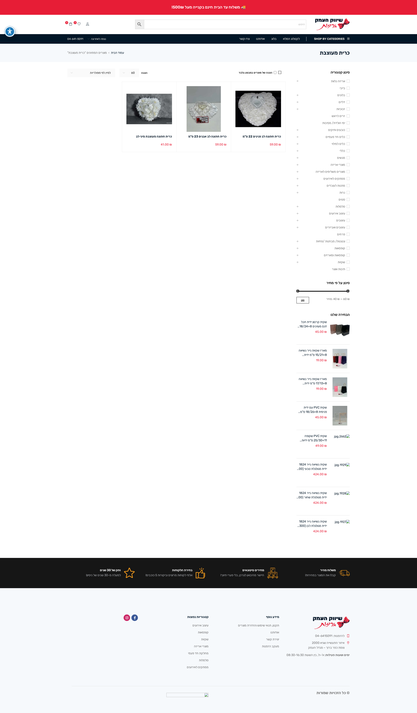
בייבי (342, 88)
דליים (342, 102)
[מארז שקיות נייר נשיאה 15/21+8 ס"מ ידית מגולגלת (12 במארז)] (340, 358)
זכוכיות (340, 109)
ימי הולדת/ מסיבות (333, 123)
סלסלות (340, 206)
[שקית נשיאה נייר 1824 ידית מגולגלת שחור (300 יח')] (340, 501)
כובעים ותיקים (336, 130)
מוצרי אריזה (338, 165)
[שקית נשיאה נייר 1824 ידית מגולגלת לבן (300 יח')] (340, 529)
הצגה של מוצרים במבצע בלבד (256, 72)
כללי (342, 151)
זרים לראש (338, 116)
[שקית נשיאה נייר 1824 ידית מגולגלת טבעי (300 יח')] (340, 472)
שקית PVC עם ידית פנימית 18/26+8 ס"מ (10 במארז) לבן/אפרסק (312, 410)
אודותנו (274, 632)
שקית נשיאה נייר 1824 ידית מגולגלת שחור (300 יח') (312, 495)
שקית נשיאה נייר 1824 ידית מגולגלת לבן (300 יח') (313, 524)
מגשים (341, 158)
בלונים (341, 95)
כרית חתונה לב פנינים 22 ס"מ (262, 136)
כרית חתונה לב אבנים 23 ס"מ (207, 136)
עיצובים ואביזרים (335, 227)
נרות (342, 192)
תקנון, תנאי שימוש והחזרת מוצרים (258, 625)
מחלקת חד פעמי (198, 653)
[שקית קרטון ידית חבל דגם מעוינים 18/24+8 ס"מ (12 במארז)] (340, 330)
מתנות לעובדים (336, 185)
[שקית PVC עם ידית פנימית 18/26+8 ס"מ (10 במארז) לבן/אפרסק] (340, 415)
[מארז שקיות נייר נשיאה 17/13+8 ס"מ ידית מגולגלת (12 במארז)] (340, 387)
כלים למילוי (338, 144)
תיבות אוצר (338, 269)
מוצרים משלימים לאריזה (330, 172)
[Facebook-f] (134, 617)
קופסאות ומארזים (334, 255)
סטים (342, 199)
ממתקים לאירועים (334, 179)
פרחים (341, 234)
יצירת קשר (272, 639)
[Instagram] (127, 617)
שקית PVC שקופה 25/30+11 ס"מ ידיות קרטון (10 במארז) (314, 438)
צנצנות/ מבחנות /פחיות (330, 241)
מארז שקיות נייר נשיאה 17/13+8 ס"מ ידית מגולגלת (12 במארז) (313, 381)
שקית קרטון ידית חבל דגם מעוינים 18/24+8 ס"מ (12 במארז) (313, 324)
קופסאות (339, 248)
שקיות (341, 262)
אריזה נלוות (338, 81)
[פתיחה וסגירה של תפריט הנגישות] (10, 31)
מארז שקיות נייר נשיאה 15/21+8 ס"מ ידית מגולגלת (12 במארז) (313, 353)
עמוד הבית (117, 53)
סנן (302, 300)
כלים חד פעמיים (335, 137)
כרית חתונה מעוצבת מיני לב (154, 136)
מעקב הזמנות (270, 646)
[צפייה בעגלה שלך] (70, 24)
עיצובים (340, 220)
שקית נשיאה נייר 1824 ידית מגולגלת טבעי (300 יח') (312, 467)
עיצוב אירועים (337, 213)
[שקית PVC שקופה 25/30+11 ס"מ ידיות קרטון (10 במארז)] (340, 444)
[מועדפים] (79, 24)
